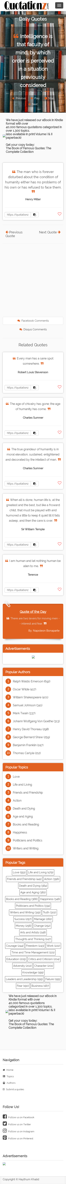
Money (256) (23, 925)
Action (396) (51, 879)
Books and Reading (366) (22, 899)
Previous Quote (14, 234)
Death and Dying (24, 808)
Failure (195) (52, 979)
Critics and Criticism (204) (44, 959)
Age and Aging (23, 816)
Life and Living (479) (40, 872)
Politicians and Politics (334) (33, 905)
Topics (10, 1076)
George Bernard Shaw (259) (31, 737)
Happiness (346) (50, 899)
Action (17, 800)
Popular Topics (17, 767)
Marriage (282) (43, 919)
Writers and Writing (25, 848)
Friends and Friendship (28, 792)
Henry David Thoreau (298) (31, 729)
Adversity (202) (22, 965)
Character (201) (43, 965)
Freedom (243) (35, 945)
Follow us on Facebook (21, 1117)
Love (16, 776)
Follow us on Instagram (21, 1131)
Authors (10, 1082)
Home (9, 1070)
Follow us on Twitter (19, 1124)
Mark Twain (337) (24, 713)
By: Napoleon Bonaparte (44, 630)
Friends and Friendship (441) (24, 879)
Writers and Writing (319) (25, 912)
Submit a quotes (15, 1089)
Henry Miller (33, 199)
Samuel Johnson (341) (27, 705)
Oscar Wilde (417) (24, 689)
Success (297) (23, 919)
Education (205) (16, 959)
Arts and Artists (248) (33, 932)
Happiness (20, 832)
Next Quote (48, 232)
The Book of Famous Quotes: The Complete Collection (28, 149)
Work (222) (53, 945)
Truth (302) (49, 912)
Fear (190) (23, 986)
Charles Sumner (33, 417)
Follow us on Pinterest (20, 1138)
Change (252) (42, 925)
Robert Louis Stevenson (33, 372)
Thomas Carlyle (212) (27, 753)
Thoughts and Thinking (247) (33, 939)
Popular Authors (18, 672)
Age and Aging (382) (33, 892)
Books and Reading (26, 824)
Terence (33, 574)
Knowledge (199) (33, 972)
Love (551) (19, 872)
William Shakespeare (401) (30, 697)
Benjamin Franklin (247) (28, 745)
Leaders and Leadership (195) (24, 979)
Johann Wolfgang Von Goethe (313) (36, 721)
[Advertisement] (33, 280)
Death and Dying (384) (33, 885)
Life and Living (22, 784)
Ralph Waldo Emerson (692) (31, 681)
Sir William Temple (33, 529)
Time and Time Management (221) (33, 952)
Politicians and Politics (27, 840)
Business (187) (40, 986)
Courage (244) (14, 945)
